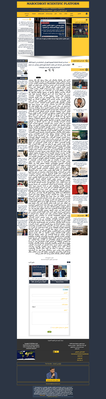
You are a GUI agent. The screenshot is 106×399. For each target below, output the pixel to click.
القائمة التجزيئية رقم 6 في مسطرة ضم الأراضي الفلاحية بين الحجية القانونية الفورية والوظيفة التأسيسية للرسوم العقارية (80, 126)
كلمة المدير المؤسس (80, 20)
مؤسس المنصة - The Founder (53, 363)
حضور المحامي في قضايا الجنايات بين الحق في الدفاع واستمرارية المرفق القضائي (26, 35)
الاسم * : (66, 293)
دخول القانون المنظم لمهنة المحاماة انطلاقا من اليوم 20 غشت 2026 (52, 39)
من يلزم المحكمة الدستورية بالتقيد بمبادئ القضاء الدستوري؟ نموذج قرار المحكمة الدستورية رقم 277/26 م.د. (22, 133)
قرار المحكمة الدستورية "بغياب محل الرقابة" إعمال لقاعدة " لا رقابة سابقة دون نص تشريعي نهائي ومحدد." (22, 176)
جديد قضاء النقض (27, 14)
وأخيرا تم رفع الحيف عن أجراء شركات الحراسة (80, 110)
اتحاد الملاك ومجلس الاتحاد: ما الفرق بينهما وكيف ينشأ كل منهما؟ (22, 82)
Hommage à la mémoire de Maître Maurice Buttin (59, 281)
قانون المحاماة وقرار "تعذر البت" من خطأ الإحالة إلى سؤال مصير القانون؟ (22, 147)
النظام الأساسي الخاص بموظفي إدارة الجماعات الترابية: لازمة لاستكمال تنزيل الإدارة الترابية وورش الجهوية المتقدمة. (80, 180)
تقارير (56, 14)
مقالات (65, 14)
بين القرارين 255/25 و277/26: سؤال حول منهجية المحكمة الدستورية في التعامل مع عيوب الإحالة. (22, 161)
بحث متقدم (80, 66)
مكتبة (60, 14)
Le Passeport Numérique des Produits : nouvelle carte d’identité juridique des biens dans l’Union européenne (22, 65)
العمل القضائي (71, 14)
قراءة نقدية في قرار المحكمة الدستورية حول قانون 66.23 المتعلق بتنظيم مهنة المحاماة (22, 208)
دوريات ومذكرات (49, 14)
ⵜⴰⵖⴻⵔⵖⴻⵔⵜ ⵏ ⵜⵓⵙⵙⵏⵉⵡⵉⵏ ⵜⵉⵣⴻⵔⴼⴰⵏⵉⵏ (53, 8)
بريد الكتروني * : (64, 298)
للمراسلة (34, 14)
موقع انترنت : (65, 304)
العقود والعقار (41, 14)
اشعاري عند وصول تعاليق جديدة (60, 327)
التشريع (79, 14)
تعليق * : (66, 310)
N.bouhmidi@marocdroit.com (53, 384)
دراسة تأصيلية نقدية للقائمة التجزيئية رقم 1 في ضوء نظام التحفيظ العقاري (80, 164)
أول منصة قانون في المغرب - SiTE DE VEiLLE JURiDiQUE (53, 11)
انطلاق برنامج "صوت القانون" (80, 22)
